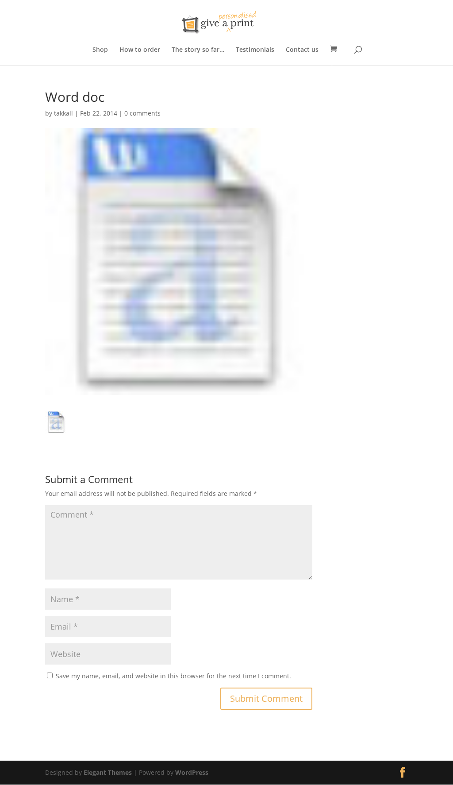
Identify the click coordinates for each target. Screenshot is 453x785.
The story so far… (198, 50)
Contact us (302, 50)
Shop (100, 50)
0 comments (142, 113)
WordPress (191, 772)
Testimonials (255, 50)
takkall (63, 113)
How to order (139, 50)
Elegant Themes (108, 772)
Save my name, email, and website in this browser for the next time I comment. (173, 676)
